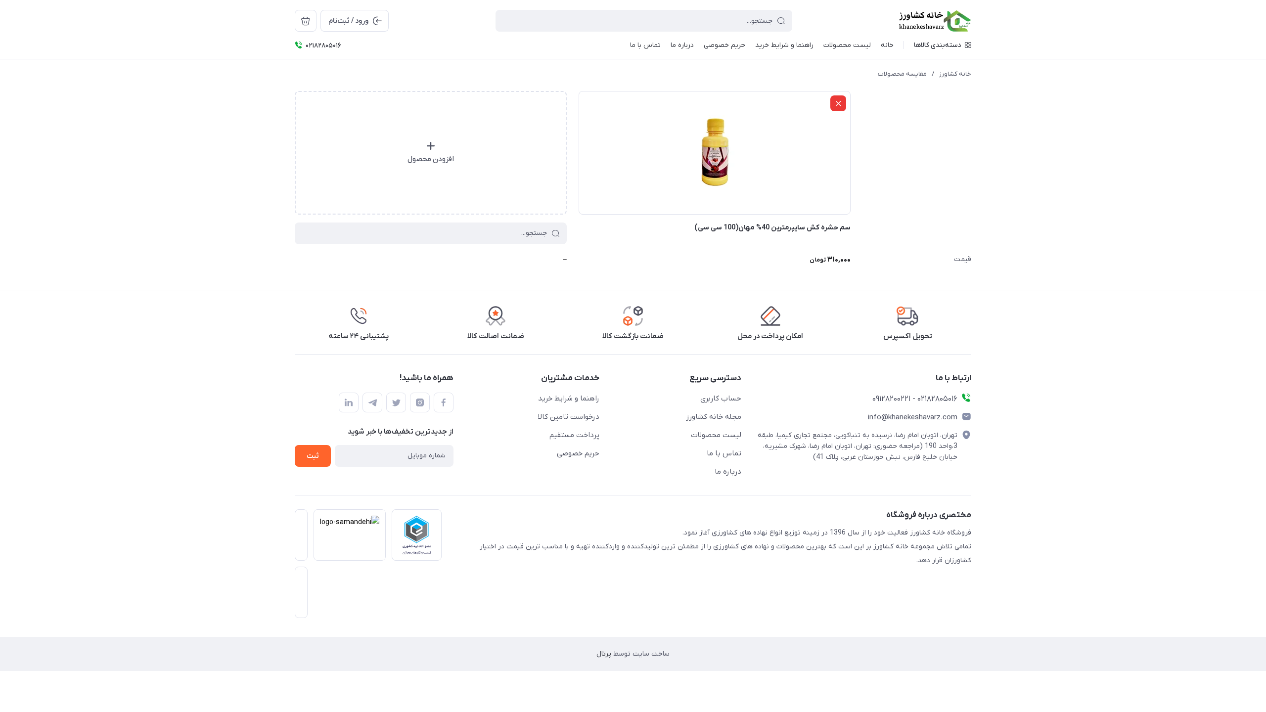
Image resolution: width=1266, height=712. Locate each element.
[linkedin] (349, 402)
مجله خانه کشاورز (713, 417)
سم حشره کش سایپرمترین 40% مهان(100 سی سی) (772, 227)
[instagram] (420, 402)
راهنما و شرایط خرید (568, 398)
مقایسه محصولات (902, 74)
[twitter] (396, 402)
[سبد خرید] (305, 21)
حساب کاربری (720, 398)
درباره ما (728, 472)
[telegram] (372, 402)
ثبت (313, 456)
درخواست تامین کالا (568, 417)
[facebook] (443, 402)
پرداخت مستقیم (574, 435)
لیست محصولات (716, 435)
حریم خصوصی (578, 453)
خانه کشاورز (955, 74)
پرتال (603, 654)
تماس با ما (724, 453)
